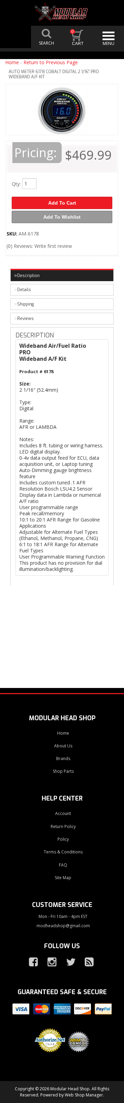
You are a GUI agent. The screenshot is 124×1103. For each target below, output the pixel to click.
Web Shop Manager (84, 1095)
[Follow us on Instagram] (49, 962)
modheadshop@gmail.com (63, 926)
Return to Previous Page (50, 62)
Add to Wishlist (62, 217)
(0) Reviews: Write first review (39, 246)
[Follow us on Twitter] (68, 962)
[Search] (46, 37)
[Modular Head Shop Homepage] (62, 12)
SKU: (13, 233)
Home (12, 62)
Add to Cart (62, 203)
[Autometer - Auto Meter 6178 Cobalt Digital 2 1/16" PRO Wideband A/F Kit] (62, 111)
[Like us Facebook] (30, 962)
